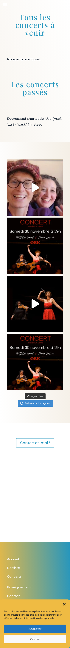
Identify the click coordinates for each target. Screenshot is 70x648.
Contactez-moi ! (35, 443)
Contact (13, 596)
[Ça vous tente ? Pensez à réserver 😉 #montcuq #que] (35, 246)
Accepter (35, 629)
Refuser (35, 639)
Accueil (13, 559)
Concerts (14, 576)
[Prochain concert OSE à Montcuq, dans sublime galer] (35, 362)
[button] (64, 604)
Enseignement (19, 587)
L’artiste (13, 568)
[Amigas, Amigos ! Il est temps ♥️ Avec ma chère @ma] (35, 304)
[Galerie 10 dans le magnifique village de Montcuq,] (35, 187)
